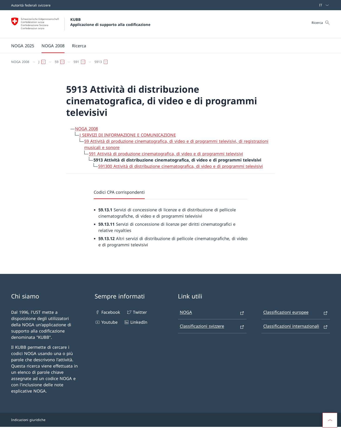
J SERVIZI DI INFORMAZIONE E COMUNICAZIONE (128, 135)
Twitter (140, 312)
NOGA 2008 (86, 128)
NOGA (186, 312)
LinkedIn (138, 322)
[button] (329, 420)
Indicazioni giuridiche (28, 420)
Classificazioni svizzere (202, 326)
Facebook (110, 312)
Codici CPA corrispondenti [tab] (119, 192)
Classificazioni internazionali (291, 326)
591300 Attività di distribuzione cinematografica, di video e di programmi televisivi (180, 166)
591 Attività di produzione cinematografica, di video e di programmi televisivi (166, 153)
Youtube (109, 322)
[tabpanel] (171, 223)
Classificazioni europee (286, 312)
